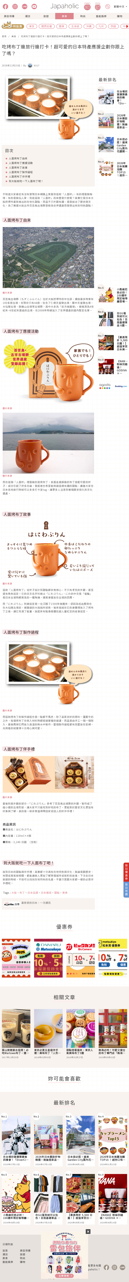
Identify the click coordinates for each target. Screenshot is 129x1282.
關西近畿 (46, 26)
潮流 (27, 16)
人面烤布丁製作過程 (21, 172)
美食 (64, 16)
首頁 (4, 36)
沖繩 (89, 26)
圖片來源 (7, 292)
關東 (61, 26)
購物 (119, 16)
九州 (101, 26)
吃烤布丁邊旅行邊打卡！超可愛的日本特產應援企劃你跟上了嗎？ (55, 36)
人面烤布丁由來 (18, 158)
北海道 (75, 26)
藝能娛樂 (101, 16)
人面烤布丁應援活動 (21, 163)
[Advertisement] (113, 232)
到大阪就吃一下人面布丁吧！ (26, 181)
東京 (31, 26)
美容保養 (9, 16)
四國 (113, 26)
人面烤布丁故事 (18, 167)
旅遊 (46, 16)
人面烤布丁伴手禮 (19, 176)
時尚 (83, 16)
